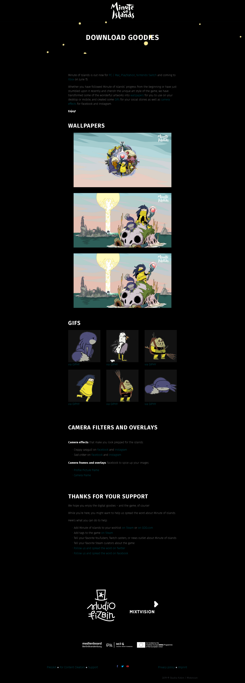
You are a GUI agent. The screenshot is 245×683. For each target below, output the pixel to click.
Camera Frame (82, 475)
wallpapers (137, 95)
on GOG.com (145, 527)
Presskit (51, 667)
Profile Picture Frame (86, 470)
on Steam (128, 527)
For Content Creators (72, 667)
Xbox (71, 79)
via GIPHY (74, 364)
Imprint (182, 667)
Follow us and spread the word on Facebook (101, 553)
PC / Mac (114, 75)
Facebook (102, 449)
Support (93, 667)
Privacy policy (166, 667)
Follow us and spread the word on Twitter (99, 548)
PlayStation (128, 75)
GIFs (117, 99)
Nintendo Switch (146, 75)
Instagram (121, 449)
